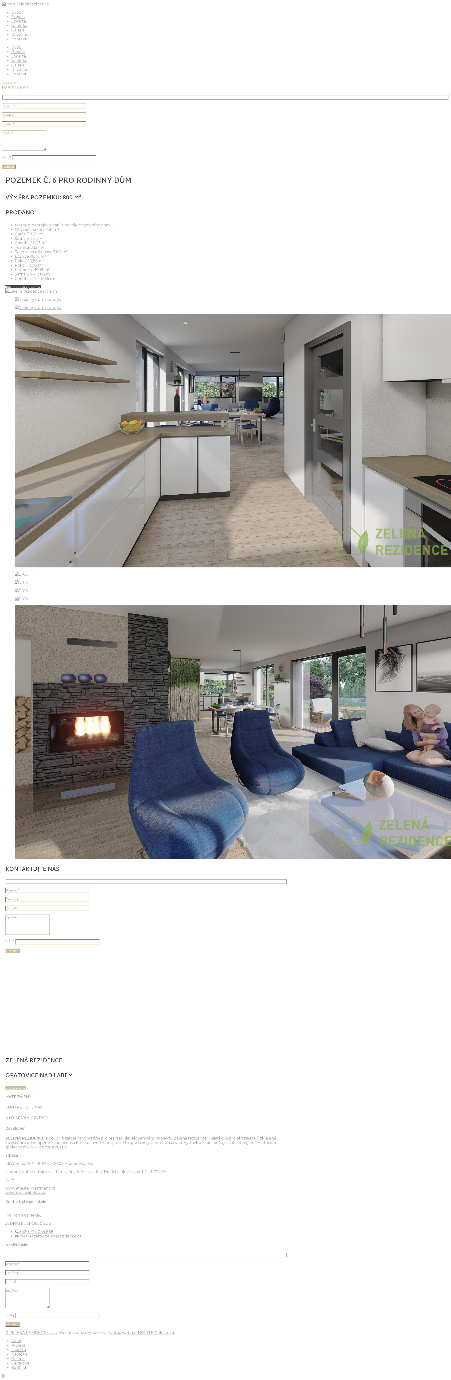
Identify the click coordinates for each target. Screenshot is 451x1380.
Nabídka (19, 25)
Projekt (18, 17)
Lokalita (18, 21)
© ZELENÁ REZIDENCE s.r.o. (31, 1332)
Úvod (16, 12)
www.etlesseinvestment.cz (30, 1188)
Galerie (18, 30)
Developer (21, 34)
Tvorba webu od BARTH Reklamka (141, 1332)
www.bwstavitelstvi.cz (25, 1192)
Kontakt (19, 39)
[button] (10, 82)
